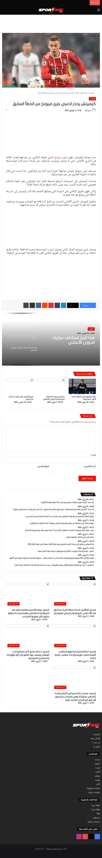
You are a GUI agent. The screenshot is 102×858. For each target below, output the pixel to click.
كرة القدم (83, 93)
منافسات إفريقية (93, 788)
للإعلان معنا (95, 738)
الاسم (93, 455)
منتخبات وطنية (94, 822)
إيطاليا (97, 776)
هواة (98, 813)
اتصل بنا (96, 747)
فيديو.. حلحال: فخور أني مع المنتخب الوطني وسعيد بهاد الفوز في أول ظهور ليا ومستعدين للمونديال (28, 654)
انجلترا (97, 764)
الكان (98, 784)
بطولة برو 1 (95, 805)
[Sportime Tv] (51, 10)
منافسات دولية (94, 792)
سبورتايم (88, 110)
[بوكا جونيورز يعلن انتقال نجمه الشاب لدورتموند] (82, 386)
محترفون (96, 818)
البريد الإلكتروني (89, 466)
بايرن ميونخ (61, 157)
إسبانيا (97, 760)
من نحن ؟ (96, 742)
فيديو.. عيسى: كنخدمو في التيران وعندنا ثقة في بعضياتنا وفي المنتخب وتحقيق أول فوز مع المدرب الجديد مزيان (75, 696)
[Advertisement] (51, 23)
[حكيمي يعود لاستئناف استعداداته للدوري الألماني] (51, 386)
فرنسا (98, 768)
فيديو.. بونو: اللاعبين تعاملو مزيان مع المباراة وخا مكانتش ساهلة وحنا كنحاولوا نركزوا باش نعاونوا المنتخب (28, 613)
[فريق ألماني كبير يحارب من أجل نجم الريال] (19, 386)
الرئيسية (91, 93)
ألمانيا (77, 93)
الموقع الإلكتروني (43, 466)
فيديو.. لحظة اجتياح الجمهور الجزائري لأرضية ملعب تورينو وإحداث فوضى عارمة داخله (75, 654)
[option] (51, 339)
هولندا (97, 780)
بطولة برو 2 (95, 809)
